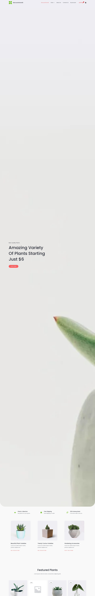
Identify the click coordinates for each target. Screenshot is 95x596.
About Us (59, 2)
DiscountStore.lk (45, 2)
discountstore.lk (18, 2)
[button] (54, 2)
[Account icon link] (85, 2)
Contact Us (65, 2)
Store (52, 2)
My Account (73, 2)
